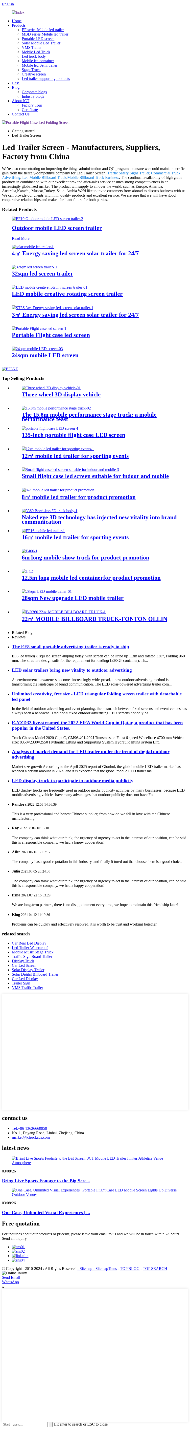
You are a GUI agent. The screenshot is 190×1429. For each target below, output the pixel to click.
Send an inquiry (14, 1238)
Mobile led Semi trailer (39, 65)
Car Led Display (25, 979)
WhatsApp (10, 1282)
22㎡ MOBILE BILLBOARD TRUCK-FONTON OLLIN (94, 619)
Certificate (30, 110)
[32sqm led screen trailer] (35, 267)
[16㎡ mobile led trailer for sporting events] (43, 531)
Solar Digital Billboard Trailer (35, 974)
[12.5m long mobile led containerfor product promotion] (27, 571)
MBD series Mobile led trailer (45, 34)
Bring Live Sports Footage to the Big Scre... (46, 1180)
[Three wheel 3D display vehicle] (51, 388)
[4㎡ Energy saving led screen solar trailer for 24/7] (33, 247)
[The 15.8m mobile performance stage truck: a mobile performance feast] (56, 408)
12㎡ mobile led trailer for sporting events (75, 456)
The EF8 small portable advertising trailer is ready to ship (70, 646)
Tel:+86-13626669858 (29, 1128)
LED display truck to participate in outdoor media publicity (72, 780)
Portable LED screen (38, 39)
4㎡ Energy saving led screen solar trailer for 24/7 (75, 253)
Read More (20, 238)
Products (18, 25)
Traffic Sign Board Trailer (32, 956)
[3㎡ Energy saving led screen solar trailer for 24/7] (52, 308)
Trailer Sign (21, 983)
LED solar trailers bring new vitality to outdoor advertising (72, 670)
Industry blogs (33, 96)
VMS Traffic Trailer (27, 987)
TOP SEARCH (155, 1268)
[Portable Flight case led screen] (39, 328)
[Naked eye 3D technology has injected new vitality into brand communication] (49, 511)
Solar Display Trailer (28, 970)
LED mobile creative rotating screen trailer (67, 294)
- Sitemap (85, 1268)
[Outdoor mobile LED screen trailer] (47, 219)
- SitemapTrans (105, 1268)
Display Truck (23, 961)
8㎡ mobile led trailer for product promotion (79, 497)
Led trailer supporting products (46, 78)
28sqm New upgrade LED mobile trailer (73, 598)
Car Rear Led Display (29, 943)
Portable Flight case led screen (51, 335)
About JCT (20, 101)
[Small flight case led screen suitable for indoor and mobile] (70, 469)
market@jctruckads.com (31, 1137)
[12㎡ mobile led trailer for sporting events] (58, 449)
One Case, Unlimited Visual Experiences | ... (46, 1212)
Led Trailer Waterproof (30, 948)
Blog (16, 87)
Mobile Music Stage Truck (32, 952)
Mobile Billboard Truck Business (93, 177)
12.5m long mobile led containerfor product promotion (91, 578)
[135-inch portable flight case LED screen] (50, 428)
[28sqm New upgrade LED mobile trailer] (47, 591)
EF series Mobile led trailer (43, 30)
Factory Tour (32, 105)
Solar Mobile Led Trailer (41, 43)
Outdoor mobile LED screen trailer (57, 228)
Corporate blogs (34, 92)
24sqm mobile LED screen (45, 355)
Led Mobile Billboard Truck (44, 177)
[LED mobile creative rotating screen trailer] (49, 287)
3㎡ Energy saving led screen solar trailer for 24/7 (75, 315)
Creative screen (34, 74)
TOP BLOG (130, 1268)
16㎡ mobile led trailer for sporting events (75, 537)
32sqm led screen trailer (42, 273)
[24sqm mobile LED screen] (37, 349)
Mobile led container (38, 61)
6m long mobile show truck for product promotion (85, 557)
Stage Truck (31, 70)
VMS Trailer (32, 47)
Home (17, 21)
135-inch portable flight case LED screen (73, 435)
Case (16, 83)
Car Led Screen (24, 965)
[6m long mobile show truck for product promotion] (29, 551)
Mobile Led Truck (36, 52)
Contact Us (20, 114)
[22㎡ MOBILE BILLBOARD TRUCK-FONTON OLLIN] (64, 612)
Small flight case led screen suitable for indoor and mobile (95, 476)
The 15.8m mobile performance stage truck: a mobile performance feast (89, 416)
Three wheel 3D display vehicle (61, 394)
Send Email (11, 1277)
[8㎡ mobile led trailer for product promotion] (58, 490)
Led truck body (34, 56)
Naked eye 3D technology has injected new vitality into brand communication (99, 519)
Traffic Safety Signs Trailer (128, 173)
